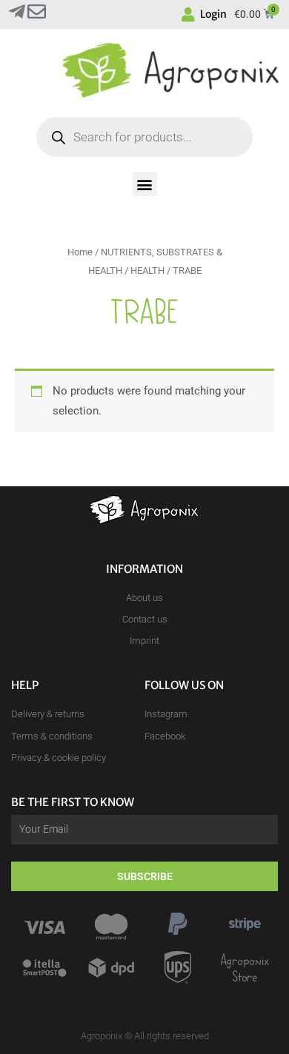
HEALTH (147, 270)
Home (80, 252)
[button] (145, 184)
